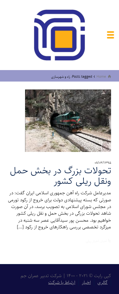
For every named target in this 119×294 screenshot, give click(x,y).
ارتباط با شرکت (61, 282)
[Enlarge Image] (68, 121)
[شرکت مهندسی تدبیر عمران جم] (59, 35)
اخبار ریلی (92, 241)
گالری (102, 282)
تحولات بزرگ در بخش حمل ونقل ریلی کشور (60, 176)
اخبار (104, 241)
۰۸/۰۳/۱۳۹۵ (103, 162)
